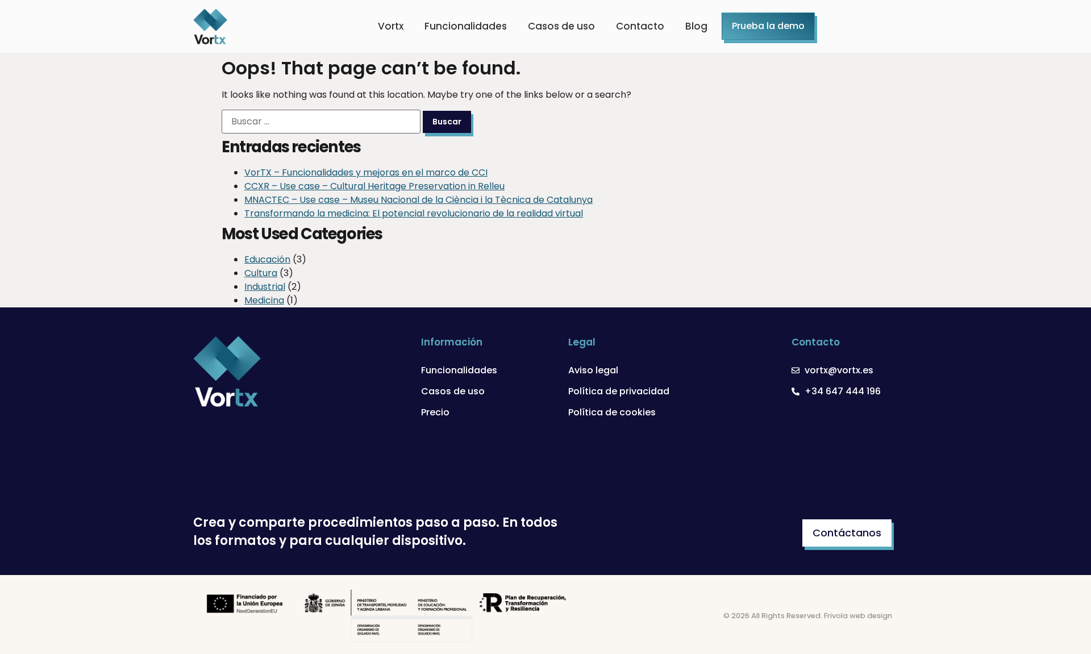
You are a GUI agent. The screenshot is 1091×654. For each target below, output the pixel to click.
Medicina (264, 300)
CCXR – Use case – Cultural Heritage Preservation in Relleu (374, 186)
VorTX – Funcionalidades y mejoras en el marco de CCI (366, 172)
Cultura (260, 273)
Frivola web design (858, 615)
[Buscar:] (321, 122)
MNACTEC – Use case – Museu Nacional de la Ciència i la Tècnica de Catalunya (418, 199)
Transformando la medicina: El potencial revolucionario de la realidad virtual (413, 213)
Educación (267, 259)
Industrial (264, 286)
